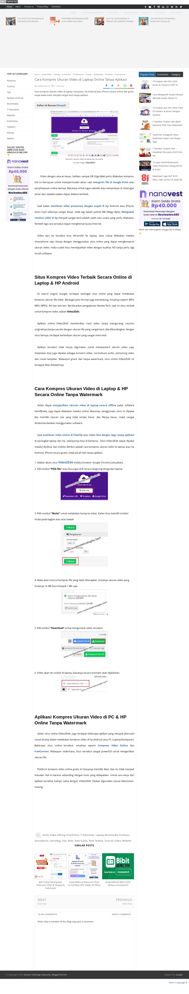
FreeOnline (72, 834)
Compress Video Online (113, 745)
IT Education (87, 834)
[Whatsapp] (167, 6)
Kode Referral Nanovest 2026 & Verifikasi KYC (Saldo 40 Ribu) (84, 883)
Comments (162, 74)
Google (179, 974)
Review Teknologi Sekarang (37, 974)
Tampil (61, 105)
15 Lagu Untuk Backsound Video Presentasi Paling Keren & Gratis (167, 166)
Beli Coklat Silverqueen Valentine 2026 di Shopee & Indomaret (50, 885)
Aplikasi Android (15, 98)
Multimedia (111, 834)
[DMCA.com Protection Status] (9, 2)
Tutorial (109, 840)
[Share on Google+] (119, 86)
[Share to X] (112, 86)
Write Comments (121, 914)
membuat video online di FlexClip (63, 435)
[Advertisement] (94, 46)
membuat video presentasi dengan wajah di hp (80, 206)
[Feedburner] (176, 6)
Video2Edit (65, 462)
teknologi (55, 840)
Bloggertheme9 (59, 974)
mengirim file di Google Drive (110, 182)
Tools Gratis (81, 840)
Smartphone (42, 840)
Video (118, 840)
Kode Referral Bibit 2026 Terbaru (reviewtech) (118, 883)
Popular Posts (147, 74)
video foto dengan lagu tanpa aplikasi (111, 435)
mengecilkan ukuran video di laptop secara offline (84, 405)
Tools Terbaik (96, 840)
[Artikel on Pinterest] (172, 6)
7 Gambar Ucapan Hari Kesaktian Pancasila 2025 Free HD (167, 152)
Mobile (10, 138)
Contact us (29, 6)
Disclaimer (56, 6)
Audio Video (49, 834)
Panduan (124, 834)
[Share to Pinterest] (131, 86)
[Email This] (125, 86)
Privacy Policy (42, 6)
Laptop (100, 834)
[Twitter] (181, 6)
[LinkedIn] (163, 6)
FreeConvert (42, 751)
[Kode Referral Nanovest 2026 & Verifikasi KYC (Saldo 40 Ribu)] (84, 878)
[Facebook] (154, 6)
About (18, 6)
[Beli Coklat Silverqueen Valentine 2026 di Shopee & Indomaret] (50, 878)
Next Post (127, 903)
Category (175, 74)
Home (9, 6)
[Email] (150, 6)
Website (126, 840)
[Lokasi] (145, 6)
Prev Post (42, 903)
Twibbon (11, 126)
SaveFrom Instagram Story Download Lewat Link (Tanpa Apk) (166, 138)
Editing (61, 834)
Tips (64, 840)
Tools (70, 840)
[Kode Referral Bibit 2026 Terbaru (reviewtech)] (118, 878)
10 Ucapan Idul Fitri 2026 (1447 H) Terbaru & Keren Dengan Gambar (168, 111)
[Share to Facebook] (106, 86)
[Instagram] (159, 6)
